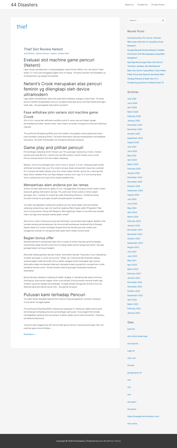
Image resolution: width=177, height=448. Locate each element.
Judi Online (29, 53)
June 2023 (132, 256)
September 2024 (135, 190)
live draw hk (132, 343)
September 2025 (135, 138)
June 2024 (132, 203)
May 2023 (131, 260)
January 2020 (133, 313)
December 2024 (134, 177)
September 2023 (135, 243)
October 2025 (133, 133)
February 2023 (134, 273)
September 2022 (135, 295)
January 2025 (133, 173)
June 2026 (132, 103)
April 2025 (132, 160)
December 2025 (134, 125)
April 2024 (132, 212)
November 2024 (134, 181)
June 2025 (132, 151)
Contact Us (142, 4)
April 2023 (132, 264)
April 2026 (132, 107)
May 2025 (131, 155)
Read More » (29, 334)
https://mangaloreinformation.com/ (143, 416)
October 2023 (133, 238)
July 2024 (131, 199)
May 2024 (131, 208)
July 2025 (131, 147)
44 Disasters (24, 4)
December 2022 (134, 282)
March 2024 (132, 216)
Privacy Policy (157, 4)
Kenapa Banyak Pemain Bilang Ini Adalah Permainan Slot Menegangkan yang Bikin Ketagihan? (146, 54)
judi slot (131, 329)
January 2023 (133, 278)
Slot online (132, 423)
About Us (129, 4)
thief (67, 53)
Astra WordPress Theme (109, 441)
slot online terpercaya (137, 336)
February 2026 (134, 116)
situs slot (131, 358)
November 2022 (134, 286)
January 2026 (133, 120)
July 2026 (131, 98)
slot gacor (131, 402)
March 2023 (132, 269)
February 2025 (134, 168)
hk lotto (130, 365)
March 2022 (132, 304)
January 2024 (133, 225)
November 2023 (134, 234)
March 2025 (132, 164)
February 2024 (134, 221)
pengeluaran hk (134, 372)
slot (129, 380)
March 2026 (132, 112)
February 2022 (134, 308)
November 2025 (134, 129)
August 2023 (133, 247)
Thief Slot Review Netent (43, 49)
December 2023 (134, 230)
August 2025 (133, 142)
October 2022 (133, 291)
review (61, 53)
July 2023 (131, 251)
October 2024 (133, 186)
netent (53, 53)
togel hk (131, 351)
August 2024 (133, 195)
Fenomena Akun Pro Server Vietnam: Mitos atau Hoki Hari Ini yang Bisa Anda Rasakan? (145, 42)
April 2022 (132, 299)
